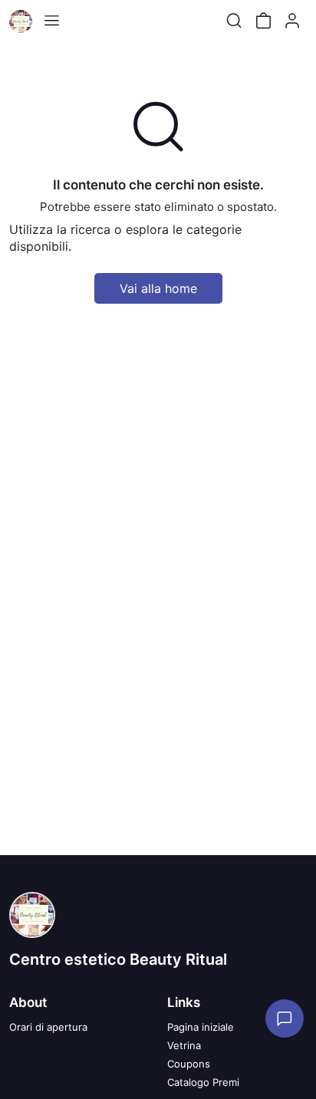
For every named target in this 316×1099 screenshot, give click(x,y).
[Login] (292, 20)
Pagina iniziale (200, 1027)
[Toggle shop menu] (51, 20)
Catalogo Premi (203, 1082)
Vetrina (184, 1045)
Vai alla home (158, 288)
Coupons (188, 1064)
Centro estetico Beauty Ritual (118, 959)
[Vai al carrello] (263, 20)
